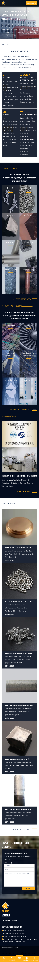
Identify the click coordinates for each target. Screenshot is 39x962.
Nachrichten (34, 960)
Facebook (11, 960)
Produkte (26, 960)
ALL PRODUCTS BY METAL (22, 299)
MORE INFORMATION (24, 466)
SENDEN (28, 602)
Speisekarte (31, 3)
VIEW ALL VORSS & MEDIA (22, 543)
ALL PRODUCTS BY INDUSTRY (21, 410)
